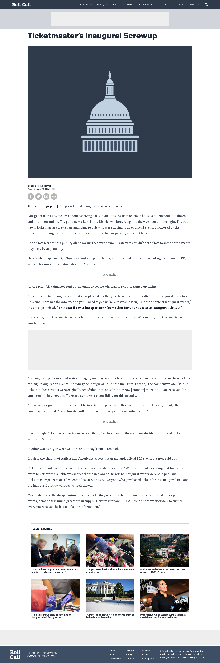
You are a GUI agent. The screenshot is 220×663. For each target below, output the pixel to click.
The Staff (130, 658)
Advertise (146, 650)
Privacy (129, 654)
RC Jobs (145, 654)
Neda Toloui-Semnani (41, 186)
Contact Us (131, 650)
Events (113, 654)
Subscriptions (148, 658)
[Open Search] (206, 4)
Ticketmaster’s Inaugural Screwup (92, 36)
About (112, 650)
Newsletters (115, 658)
